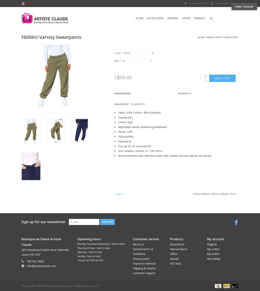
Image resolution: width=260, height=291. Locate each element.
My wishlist (214, 259)
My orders (213, 249)
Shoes (186, 18)
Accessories (155, 18)
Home (140, 18)
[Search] (210, 18)
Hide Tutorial (244, 6)
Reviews (184, 93)
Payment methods (144, 263)
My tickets (213, 254)
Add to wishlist (201, 194)
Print (233, 194)
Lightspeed (93, 286)
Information (122, 93)
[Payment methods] (218, 285)
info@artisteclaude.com (41, 266)
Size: (117, 60)
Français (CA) (28, 3)
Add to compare (220, 194)
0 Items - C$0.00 (198, 3)
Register (212, 244)
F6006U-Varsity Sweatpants (222, 37)
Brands (199, 18)
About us (138, 244)
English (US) (23, 3)
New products (178, 249)
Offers (174, 254)
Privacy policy (141, 259)
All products (177, 244)
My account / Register (226, 3)
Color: (118, 53)
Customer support (144, 273)
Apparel (173, 18)
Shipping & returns (144, 268)
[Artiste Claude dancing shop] (55, 18)
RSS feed (175, 263)
